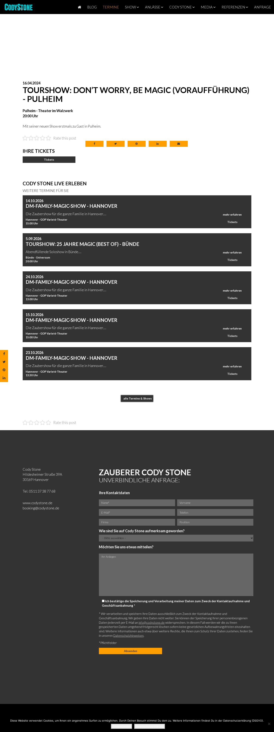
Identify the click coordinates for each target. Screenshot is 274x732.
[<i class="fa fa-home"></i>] (79, 7)
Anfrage (262, 7)
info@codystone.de (152, 622)
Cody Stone (180, 7)
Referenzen (234, 7)
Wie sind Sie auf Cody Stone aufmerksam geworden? (142, 531)
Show (131, 7)
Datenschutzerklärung (149, 726)
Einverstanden (122, 726)
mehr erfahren (232, 214)
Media (207, 7)
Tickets (49, 159)
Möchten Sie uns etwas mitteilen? (126, 547)
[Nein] (269, 724)
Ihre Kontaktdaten (114, 493)
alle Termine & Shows (137, 398)
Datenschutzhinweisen (128, 635)
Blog (92, 7)
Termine (111, 7)
